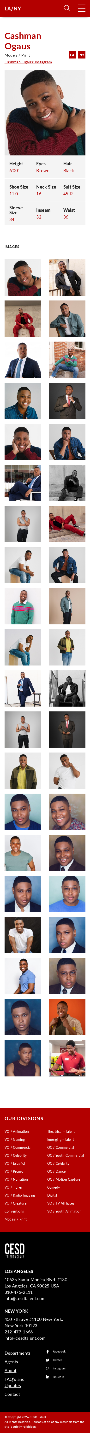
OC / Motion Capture (63, 1179)
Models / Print (16, 1219)
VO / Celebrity (16, 1155)
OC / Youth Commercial (65, 1155)
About (11, 1370)
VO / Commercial (18, 1147)
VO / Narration (16, 1179)
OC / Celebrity (58, 1163)
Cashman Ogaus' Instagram (28, 62)
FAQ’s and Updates (15, 1382)
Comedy (53, 1187)
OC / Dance (56, 1171)
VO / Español (15, 1163)
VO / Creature (15, 1203)
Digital (52, 1195)
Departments (18, 1353)
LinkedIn (58, 1377)
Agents (11, 1362)
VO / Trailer (13, 1187)
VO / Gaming (15, 1139)
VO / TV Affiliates (60, 1203)
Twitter (57, 1360)
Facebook (59, 1351)
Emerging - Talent (60, 1139)
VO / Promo (14, 1171)
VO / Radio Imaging (20, 1195)
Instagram (59, 1368)
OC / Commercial (60, 1147)
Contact (12, 1394)
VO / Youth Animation (64, 1211)
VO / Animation (17, 1131)
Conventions (14, 1211)
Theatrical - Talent (61, 1131)
